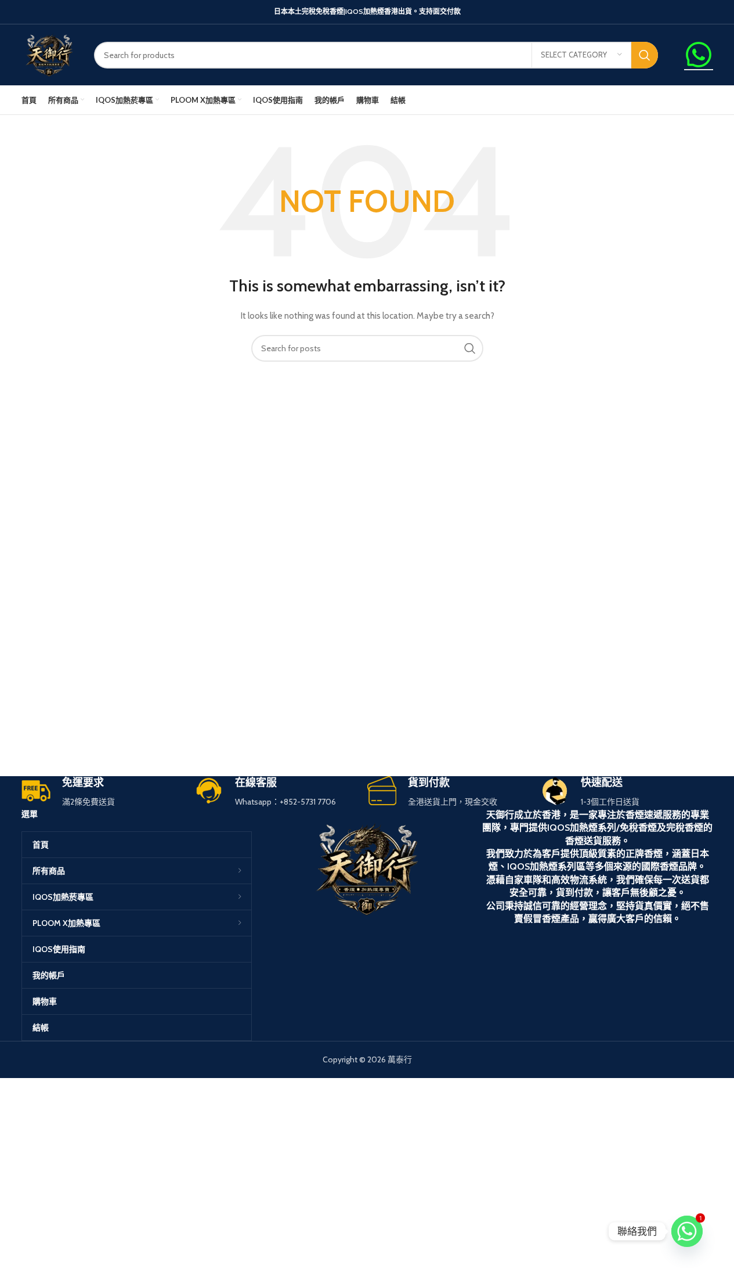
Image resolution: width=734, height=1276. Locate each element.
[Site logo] (49, 54)
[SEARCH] (644, 55)
